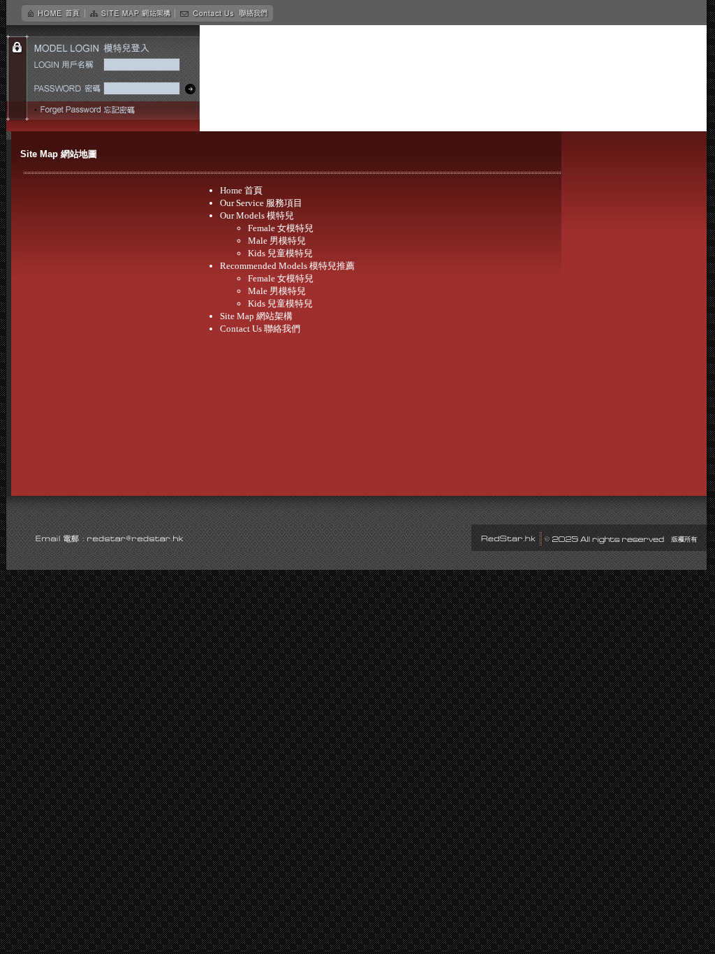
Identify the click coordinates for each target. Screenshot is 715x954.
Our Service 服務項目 (261, 203)
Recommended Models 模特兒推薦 (287, 265)
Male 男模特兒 (277, 240)
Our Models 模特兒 (257, 215)
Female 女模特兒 (281, 228)
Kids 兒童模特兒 (280, 253)
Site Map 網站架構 (256, 316)
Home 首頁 (241, 190)
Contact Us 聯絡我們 (260, 328)
